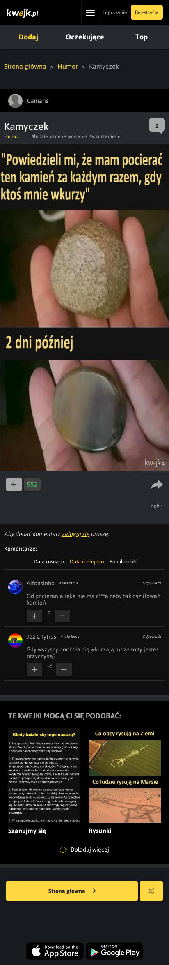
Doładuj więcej (89, 849)
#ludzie (40, 136)
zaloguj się (75, 534)
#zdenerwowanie (68, 136)
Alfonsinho (41, 583)
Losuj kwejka (151, 891)
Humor (67, 66)
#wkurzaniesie (104, 136)
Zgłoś (157, 505)
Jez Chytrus (41, 636)
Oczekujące (85, 36)
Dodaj (28, 36)
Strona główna (25, 66)
